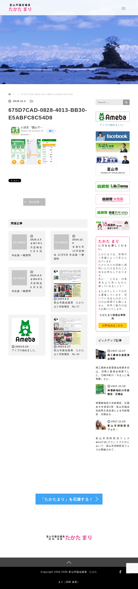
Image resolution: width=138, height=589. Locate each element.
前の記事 (34, 202)
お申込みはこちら (112, 325)
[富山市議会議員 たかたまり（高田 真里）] (20, 7)
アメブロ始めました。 (25, 350)
